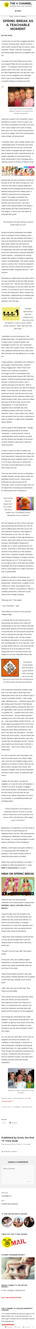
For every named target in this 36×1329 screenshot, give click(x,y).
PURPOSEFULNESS (9, 1202)
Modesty (14, 1151)
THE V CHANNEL (21, 3)
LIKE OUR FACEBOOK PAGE (11, 1297)
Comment (28, 1181)
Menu (19, 11)
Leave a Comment (20, 16)
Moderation (7, 1151)
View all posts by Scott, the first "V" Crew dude (15, 1144)
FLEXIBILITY (6, 1194)
